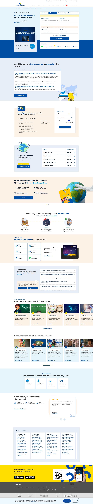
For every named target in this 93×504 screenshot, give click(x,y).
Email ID (61, 29)
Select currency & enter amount (49, 20)
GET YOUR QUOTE (59, 38)
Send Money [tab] (53, 12)
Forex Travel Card (21, 438)
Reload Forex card (21, 447)
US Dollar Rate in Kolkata (67, 446)
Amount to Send (60, 111)
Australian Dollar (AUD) (37, 440)
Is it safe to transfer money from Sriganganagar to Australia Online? (55, 278)
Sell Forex (19, 251)
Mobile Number (44, 29)
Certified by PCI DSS (19, 493)
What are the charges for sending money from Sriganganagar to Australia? (57, 274)
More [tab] (77, 12)
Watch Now (17, 360)
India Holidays (40, 487)
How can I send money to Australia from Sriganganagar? (53, 270)
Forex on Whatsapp (34, 257)
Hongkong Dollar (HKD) (37, 446)
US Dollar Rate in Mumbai (67, 435)
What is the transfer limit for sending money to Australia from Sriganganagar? (54, 282)
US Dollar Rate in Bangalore (68, 437)
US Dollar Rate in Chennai (67, 438)
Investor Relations (73, 487)
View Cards (47, 256)
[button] (46, 204)
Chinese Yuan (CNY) (36, 452)
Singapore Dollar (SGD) (37, 441)
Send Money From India (22, 452)
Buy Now (32, 46)
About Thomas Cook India (19, 487)
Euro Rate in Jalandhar (67, 447)
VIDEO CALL (23, 288)
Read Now (17, 324)
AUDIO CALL (33, 288)
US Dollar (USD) (35, 435)
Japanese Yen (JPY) (36, 443)
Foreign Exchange (21, 8)
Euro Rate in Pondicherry (67, 440)
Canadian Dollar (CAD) (37, 438)
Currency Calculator (51, 215)
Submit (72, 484)
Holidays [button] (33, 5)
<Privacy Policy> (62, 35)
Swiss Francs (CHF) (36, 444)
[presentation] (61, 419)
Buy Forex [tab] (45, 12)
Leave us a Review (19, 409)
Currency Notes (33, 251)
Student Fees (33, 245)
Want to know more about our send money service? (24, 69)
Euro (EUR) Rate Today (52, 446)
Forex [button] (39, 5)
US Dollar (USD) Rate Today (53, 435)
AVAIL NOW (23, 197)
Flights (44, 5)
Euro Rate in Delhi (65, 453)
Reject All (75, 501)
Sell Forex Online (20, 440)
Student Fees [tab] (62, 12)
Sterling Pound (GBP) (36, 437)
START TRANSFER (64, 127)
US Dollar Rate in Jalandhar (68, 449)
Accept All (67, 501)
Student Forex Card (21, 449)
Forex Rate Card (20, 450)
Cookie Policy (33, 501)
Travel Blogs (62, 487)
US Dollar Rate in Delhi (66, 441)
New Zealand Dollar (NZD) (37, 447)
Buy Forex (19, 245)
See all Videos (46, 365)
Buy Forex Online (20, 437)
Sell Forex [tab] (70, 12)
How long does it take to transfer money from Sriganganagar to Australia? (57, 286)
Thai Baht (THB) (35, 449)
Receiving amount (60, 118)
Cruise (53, 5)
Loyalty (65, 5)
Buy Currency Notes (21, 446)
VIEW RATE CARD (23, 166)
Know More (17, 22)
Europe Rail (59, 5)
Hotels (49, 5)
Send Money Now (20, 95)
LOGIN (54, 27)
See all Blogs (46, 328)
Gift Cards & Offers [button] (73, 5)
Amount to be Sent (44, 18)
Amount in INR (62, 18)
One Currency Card (21, 444)
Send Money (20, 257)
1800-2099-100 (18, 484)
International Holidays (30, 487)
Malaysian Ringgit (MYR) (37, 450)
